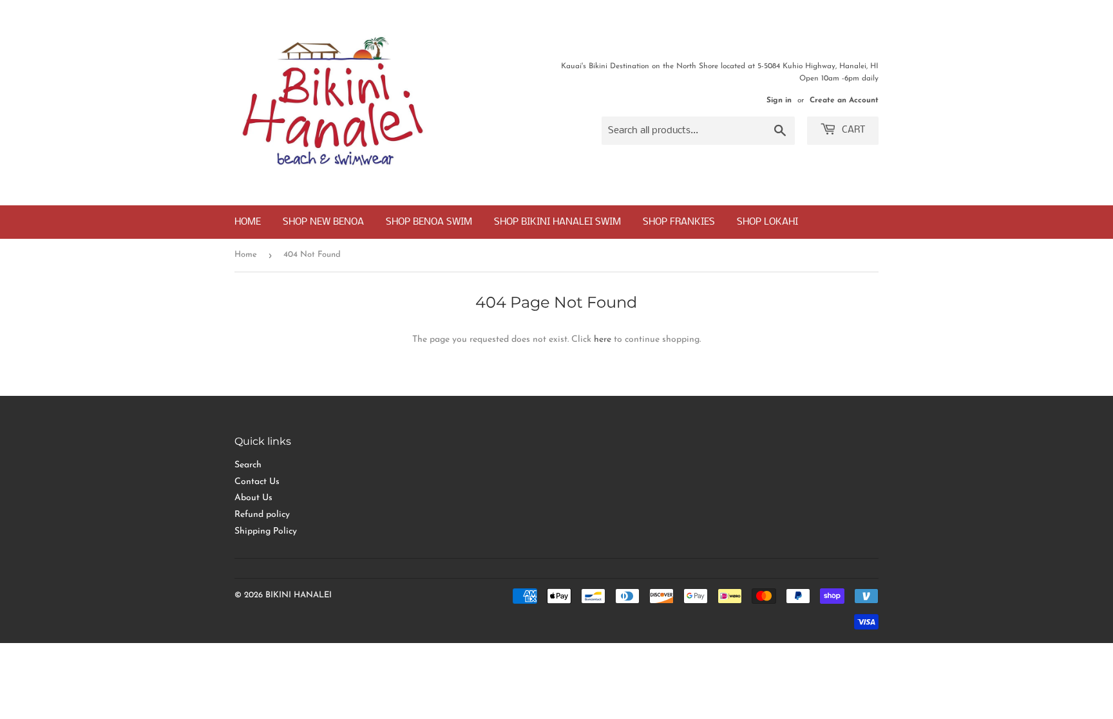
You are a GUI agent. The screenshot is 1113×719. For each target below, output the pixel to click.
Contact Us (257, 482)
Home (247, 222)
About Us (253, 498)
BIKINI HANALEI (298, 595)
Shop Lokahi (767, 222)
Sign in (779, 100)
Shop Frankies (679, 222)
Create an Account (844, 100)
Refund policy (262, 514)
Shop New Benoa (323, 222)
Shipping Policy (265, 531)
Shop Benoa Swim (429, 222)
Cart (852, 130)
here (602, 339)
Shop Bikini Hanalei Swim (557, 222)
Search (248, 465)
